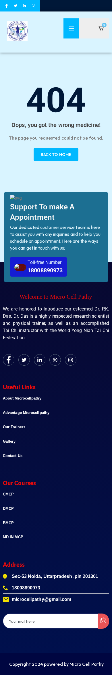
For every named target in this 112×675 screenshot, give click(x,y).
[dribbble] (55, 360)
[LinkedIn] (39, 360)
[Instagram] (70, 360)
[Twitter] (24, 360)
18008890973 (45, 270)
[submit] (103, 621)
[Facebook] (8, 360)
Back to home (56, 154)
